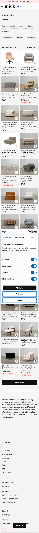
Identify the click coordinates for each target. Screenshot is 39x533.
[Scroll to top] (4, 529)
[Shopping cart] (36, 6)
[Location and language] (19, 6)
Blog (3, 469)
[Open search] (30, 6)
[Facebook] (2, 442)
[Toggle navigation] (2, 6)
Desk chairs (31, 38)
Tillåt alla (19, 288)
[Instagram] (6, 442)
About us (5, 458)
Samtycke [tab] (7, 237)
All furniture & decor (8, 15)
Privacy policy (7, 472)
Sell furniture (6, 486)
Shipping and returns (10, 499)
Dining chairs (7, 38)
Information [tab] (19, 237)
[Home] (10, 6)
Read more (5, 31)
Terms (4, 462)
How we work (7, 454)
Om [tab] (32, 237)
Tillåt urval (19, 294)
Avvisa (19, 300)
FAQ (3, 465)
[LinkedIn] (9, 442)
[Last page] (37, 390)
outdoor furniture (26, 1)
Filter (18, 525)
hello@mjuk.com (8, 515)
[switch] (34, 266)
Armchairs (19, 38)
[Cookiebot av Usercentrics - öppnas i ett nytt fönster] (28, 231)
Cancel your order (8, 502)
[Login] (33, 6)
